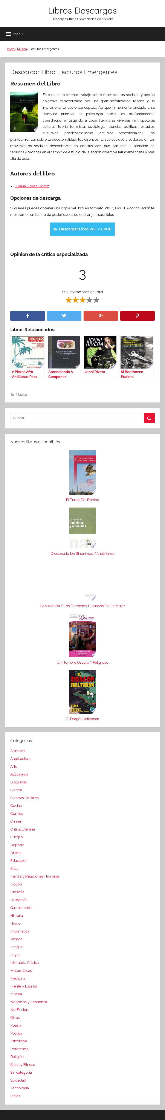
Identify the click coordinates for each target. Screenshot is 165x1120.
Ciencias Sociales (24, 798)
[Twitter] (64, 316)
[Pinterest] (137, 316)
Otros (15, 1017)
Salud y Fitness (22, 1064)
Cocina (16, 805)
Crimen (16, 821)
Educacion (19, 860)
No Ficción (19, 1009)
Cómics (16, 813)
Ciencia (16, 790)
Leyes (15, 954)
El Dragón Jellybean (82, 719)
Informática (19, 931)
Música (22, 49)
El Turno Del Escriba (82, 500)
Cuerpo (16, 837)
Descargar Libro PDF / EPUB (85, 229)
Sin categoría (21, 1072)
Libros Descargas (82, 10)
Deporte (17, 845)
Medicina (17, 978)
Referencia (19, 1049)
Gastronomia (21, 907)
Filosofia (17, 892)
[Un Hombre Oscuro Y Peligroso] (82, 636)
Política (16, 1033)
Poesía (15, 1025)
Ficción (16, 884)
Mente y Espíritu (23, 986)
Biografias (18, 782)
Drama (15, 853)
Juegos (16, 939)
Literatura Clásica (24, 962)
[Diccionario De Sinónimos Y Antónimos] (82, 528)
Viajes (15, 1096)
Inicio (11, 49)
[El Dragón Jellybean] (82, 693)
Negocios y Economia (28, 1002)
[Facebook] (27, 316)
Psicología (18, 1041)
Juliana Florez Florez (32, 186)
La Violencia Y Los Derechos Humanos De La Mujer (82, 606)
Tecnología (19, 1088)
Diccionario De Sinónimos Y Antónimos (82, 553)
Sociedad (18, 1080)
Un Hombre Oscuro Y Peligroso (82, 662)
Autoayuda (19, 774)
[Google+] (101, 316)
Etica (14, 868)
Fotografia (19, 900)
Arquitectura (20, 758)
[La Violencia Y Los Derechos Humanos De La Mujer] (82, 582)
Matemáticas (21, 970)
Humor (16, 923)
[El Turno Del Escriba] (82, 473)
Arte (13, 766)
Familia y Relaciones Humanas (35, 876)
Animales (17, 751)
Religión (17, 1056)
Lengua (16, 947)
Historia (16, 915)
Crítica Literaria (22, 829)
